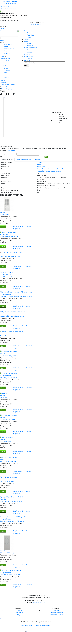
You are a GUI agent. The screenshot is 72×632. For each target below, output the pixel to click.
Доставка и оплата (10, 1)
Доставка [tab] (37, 160)
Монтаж (30, 45)
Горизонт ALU (42, 167)
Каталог (2, 40)
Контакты (7, 61)
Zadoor (39, 162)
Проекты (27, 54)
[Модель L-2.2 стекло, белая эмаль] (36, 313)
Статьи (29, 58)
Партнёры (30, 35)
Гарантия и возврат (10, 3)
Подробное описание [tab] (23, 160)
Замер (29, 43)
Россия (39, 165)
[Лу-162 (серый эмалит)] (36, 478)
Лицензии (30, 33)
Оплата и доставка (30, 48)
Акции (6, 65)
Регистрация (11, 9)
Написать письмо (39, 603)
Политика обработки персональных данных (36, 625)
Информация (28, 56)
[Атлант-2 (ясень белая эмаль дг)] (36, 332)
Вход (2, 9)
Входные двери (9, 49)
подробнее (11, 150)
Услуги (6, 68)
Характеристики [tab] (7, 160)
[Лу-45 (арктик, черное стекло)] (36, 253)
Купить (46, 157)
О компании (8, 63)
